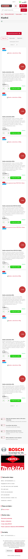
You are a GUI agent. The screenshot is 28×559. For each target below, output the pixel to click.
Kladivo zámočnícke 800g (8, 295)
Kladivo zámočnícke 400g (8, 339)
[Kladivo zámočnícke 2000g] (14, 104)
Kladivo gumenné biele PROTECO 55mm (11, 205)
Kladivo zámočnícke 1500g (8, 161)
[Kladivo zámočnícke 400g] (14, 327)
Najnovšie (4, 38)
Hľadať (24, 10)
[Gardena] (12, 454)
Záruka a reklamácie (6, 521)
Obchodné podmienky (6, 518)
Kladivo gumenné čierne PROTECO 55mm (11, 250)
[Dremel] (3, 454)
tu (19, 555)
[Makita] (12, 466)
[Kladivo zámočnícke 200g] (14, 371)
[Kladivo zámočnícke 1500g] (14, 148)
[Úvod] (6, 6)
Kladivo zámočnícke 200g (8, 384)
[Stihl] (7, 454)
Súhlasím (18, 550)
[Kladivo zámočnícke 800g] (14, 282)
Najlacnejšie (12, 38)
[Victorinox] (23, 454)
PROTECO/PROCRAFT (9, 14)
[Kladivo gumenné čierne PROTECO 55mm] (14, 237)
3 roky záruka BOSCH (6, 524)
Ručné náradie (19, 14)
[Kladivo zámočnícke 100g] (14, 59)
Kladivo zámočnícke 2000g (8, 116)
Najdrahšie (19, 38)
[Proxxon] (17, 454)
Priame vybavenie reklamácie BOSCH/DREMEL (12, 526)
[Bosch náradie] (12, 450)
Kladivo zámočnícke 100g (8, 72)
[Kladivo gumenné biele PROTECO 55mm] (14, 193)
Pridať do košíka (15, 88)
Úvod (2, 14)
